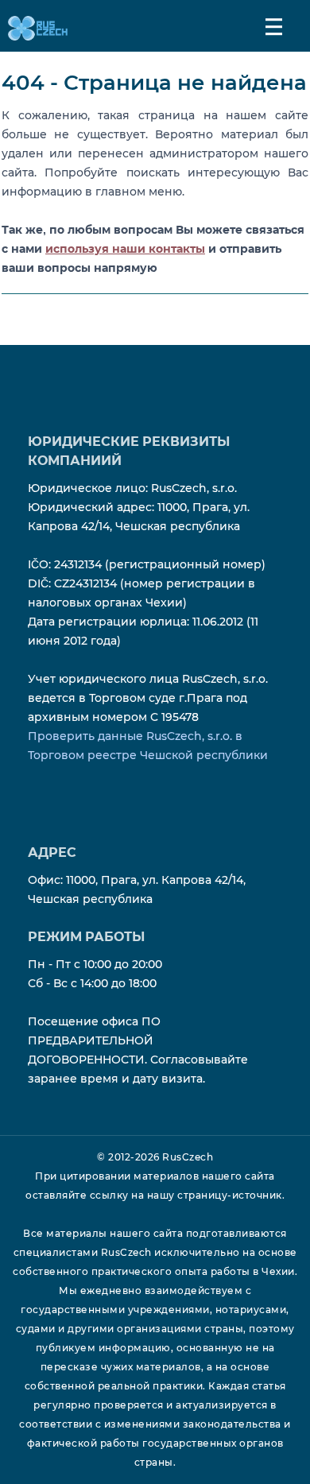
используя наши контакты (125, 249)
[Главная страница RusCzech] (34, 28)
